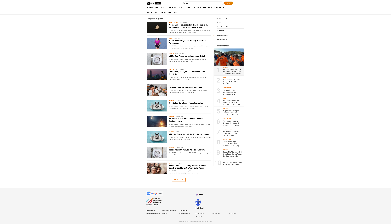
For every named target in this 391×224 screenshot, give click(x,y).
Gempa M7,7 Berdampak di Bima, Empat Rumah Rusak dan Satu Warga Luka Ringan (232, 154)
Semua (163, 12)
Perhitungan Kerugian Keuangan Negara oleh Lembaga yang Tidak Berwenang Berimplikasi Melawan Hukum (231, 123)
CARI (228, 3)
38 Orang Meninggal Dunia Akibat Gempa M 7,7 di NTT (232, 163)
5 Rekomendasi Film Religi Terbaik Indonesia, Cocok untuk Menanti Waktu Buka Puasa (188, 166)
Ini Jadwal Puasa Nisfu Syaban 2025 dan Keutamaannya (186, 120)
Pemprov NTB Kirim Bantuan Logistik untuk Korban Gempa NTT (231, 92)
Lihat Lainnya (178, 180)
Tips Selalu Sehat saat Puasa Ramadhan (186, 103)
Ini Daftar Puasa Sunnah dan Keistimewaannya (189, 134)
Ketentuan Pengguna (169, 210)
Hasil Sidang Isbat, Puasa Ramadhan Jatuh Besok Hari (187, 73)
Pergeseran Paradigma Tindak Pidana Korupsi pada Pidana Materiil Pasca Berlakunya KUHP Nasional (232, 113)
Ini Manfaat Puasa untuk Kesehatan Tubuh (187, 56)
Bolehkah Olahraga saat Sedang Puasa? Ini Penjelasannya (187, 42)
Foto (175, 12)
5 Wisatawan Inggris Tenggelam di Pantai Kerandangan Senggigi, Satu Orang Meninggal (231, 144)
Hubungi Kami (150, 210)
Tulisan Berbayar (184, 213)
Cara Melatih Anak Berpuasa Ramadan (185, 87)
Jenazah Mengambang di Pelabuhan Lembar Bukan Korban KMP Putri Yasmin (232, 71)
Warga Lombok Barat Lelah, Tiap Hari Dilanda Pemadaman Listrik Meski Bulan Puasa (188, 26)
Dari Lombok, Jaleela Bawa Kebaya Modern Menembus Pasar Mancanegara (232, 82)
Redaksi (164, 213)
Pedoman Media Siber (153, 213)
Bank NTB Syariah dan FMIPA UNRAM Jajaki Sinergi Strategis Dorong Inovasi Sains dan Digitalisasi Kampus (231, 103)
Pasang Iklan (183, 210)
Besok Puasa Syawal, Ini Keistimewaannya (187, 150)
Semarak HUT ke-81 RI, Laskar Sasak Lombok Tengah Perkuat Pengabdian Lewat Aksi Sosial (231, 133)
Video (170, 12)
